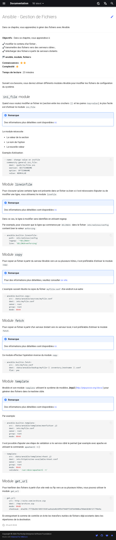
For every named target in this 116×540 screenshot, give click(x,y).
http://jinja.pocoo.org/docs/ (89, 387)
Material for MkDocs (19, 537)
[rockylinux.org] (112, 535)
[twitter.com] (96, 535)
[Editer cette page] (112, 17)
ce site (64, 280)
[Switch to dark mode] (98, 3)
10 (36, 3)
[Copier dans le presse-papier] (111, 159)
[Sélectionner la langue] (105, 3)
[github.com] (102, 535)
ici (55, 122)
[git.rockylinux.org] (107, 535)
